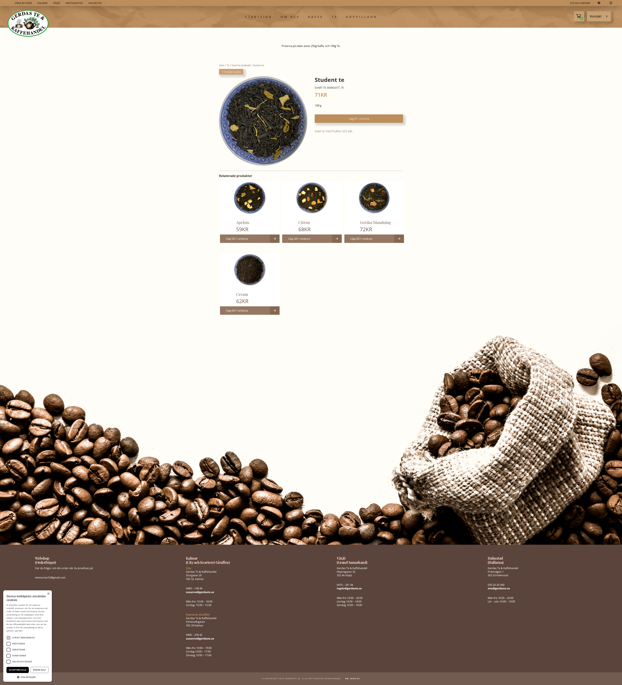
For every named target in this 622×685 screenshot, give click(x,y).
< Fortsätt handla (231, 72)
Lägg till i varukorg (359, 118)
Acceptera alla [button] (17, 669)
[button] (27, 677)
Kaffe (315, 17)
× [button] (48, 594)
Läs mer (19, 630)
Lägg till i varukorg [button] (237, 238)
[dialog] (27, 636)
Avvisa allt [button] (39, 669)
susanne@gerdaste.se (200, 592)
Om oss (290, 17)
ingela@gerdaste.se (349, 588)
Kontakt (596, 16)
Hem (221, 65)
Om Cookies (352, 678)
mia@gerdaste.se (499, 588)
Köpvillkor (361, 17)
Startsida (258, 17)
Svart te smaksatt (241, 65)
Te (335, 17)
